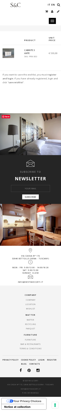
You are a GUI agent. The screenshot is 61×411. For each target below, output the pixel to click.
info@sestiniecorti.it (30, 282)
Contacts (34, 364)
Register (52, 360)
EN (53, 4)
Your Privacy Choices (27, 401)
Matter (30, 320)
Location (30, 304)
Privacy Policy (10, 360)
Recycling (30, 324)
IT (49, 4)
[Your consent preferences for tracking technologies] (55, 405)
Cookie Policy (28, 360)
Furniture (30, 340)
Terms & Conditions (31, 348)
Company (30, 300)
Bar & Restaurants (30, 344)
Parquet (30, 328)
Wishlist (30, 309)
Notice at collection (17, 406)
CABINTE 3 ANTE (29, 52)
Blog (24, 364)
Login (41, 360)
